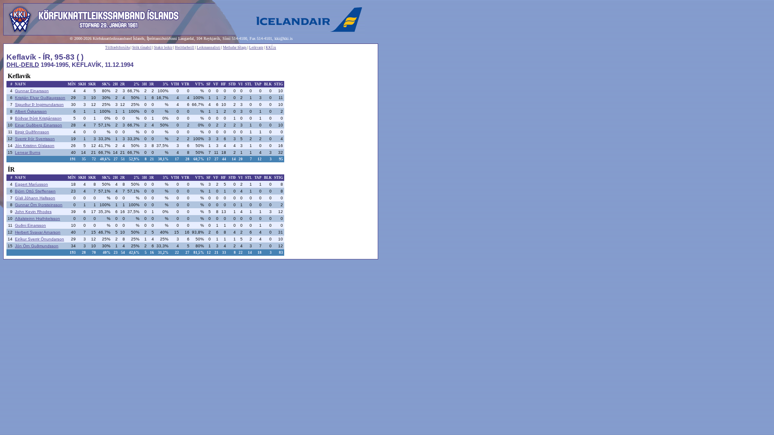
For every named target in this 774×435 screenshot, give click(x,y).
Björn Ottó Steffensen (35, 191)
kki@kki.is (284, 38)
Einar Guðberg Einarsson (38, 125)
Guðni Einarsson (30, 225)
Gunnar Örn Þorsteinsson (38, 205)
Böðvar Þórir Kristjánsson (38, 118)
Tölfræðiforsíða (117, 48)
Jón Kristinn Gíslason (34, 145)
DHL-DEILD (22, 65)
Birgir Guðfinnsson (32, 132)
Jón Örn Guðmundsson (36, 246)
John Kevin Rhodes (33, 211)
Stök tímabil (142, 48)
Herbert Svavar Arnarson (37, 232)
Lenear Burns (27, 152)
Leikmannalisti (209, 48)
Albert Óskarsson (31, 111)
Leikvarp (256, 48)
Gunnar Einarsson (32, 91)
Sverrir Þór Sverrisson (35, 139)
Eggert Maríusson (31, 184)
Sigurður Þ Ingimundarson (39, 104)
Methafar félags (235, 48)
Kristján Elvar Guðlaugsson (40, 97)
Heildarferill (184, 48)
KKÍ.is (271, 48)
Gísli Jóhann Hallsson (35, 198)
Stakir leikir (163, 48)
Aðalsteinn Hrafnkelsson (37, 218)
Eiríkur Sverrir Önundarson (39, 239)
